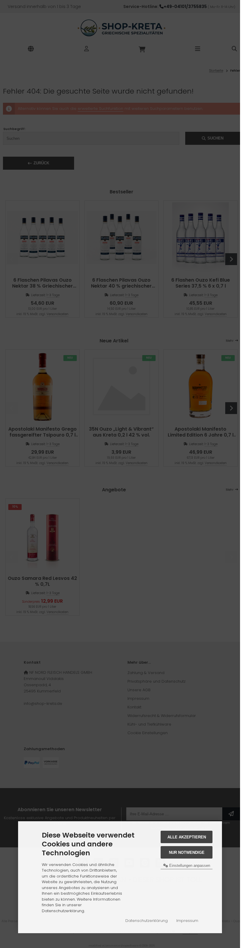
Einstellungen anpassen (189, 865)
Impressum (187, 920)
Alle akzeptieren (186, 837)
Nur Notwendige (186, 852)
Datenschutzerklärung (146, 920)
